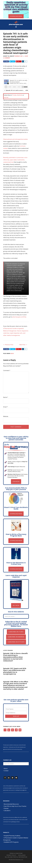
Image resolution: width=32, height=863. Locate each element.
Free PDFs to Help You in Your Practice (15, 806)
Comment (6, 370)
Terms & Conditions (16, 853)
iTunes (14, 95)
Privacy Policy (11, 855)
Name (5, 397)
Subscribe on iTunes (16, 632)
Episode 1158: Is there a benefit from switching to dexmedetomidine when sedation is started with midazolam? (15, 657)
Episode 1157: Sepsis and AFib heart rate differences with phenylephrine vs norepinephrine (14, 671)
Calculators (7, 810)
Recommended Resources (11, 804)
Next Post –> (23, 344)
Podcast (6, 808)
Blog (12, 353)
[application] (16, 87)
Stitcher (6, 97)
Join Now (16, 481)
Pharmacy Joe (16, 23)
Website (5, 416)
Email (5, 407)
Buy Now (16, 605)
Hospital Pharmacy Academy (12, 835)
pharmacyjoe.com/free (19, 317)
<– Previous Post (8, 344)
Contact (6, 770)
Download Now (16, 513)
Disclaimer (21, 855)
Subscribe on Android (16, 637)
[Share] (23, 61)
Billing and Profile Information (16, 857)
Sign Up (16, 716)
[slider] (26, 86)
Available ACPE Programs (11, 842)
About (5, 768)
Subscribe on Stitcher (16, 642)
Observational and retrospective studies (15, 139)
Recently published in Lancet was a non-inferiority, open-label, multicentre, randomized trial (15, 160)
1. (14, 90)
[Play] (6, 87)
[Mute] (22, 87)
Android (19, 95)
